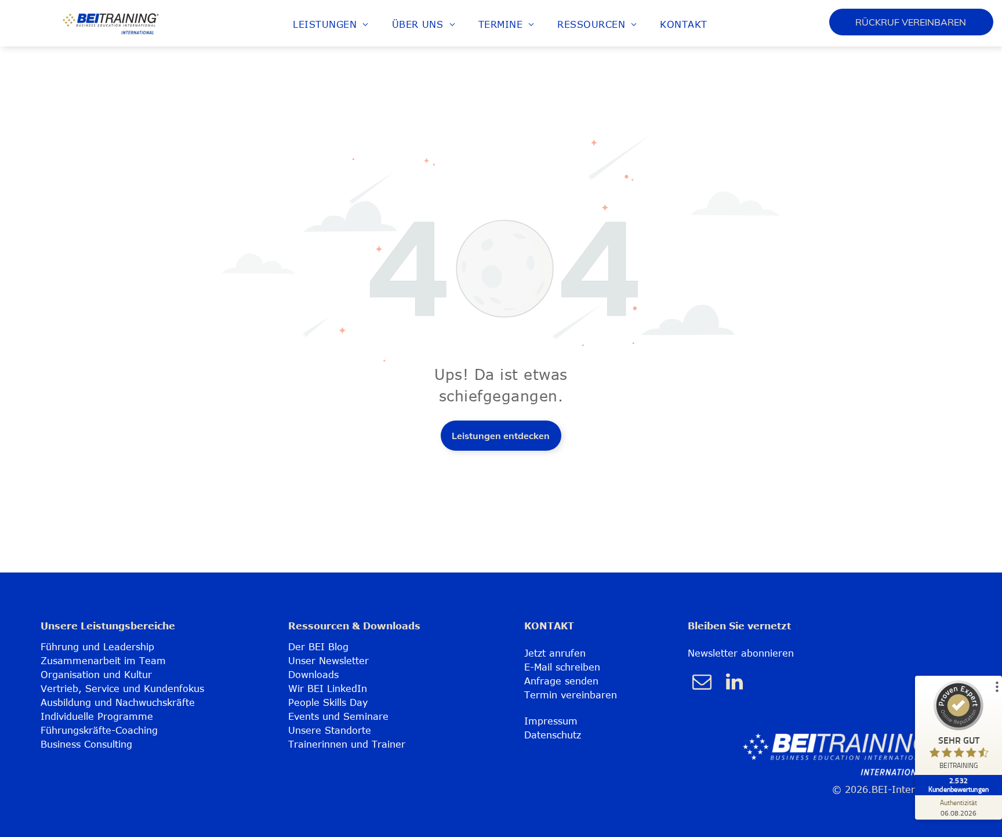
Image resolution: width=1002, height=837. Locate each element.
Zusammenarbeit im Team (103, 660)
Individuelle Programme (97, 716)
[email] (702, 683)
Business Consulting (86, 744)
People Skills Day (328, 702)
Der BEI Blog (318, 647)
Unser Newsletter (328, 660)
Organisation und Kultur (96, 674)
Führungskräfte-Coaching (99, 730)
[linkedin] (734, 683)
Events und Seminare (338, 716)
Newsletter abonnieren (741, 653)
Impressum (551, 721)
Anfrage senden (561, 681)
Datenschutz (552, 735)
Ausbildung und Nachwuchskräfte (118, 702)
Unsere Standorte (329, 730)
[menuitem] (330, 24)
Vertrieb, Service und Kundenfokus (122, 688)
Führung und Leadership (97, 647)
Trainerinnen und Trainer (346, 744)
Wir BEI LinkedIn (327, 688)
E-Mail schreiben (562, 667)
